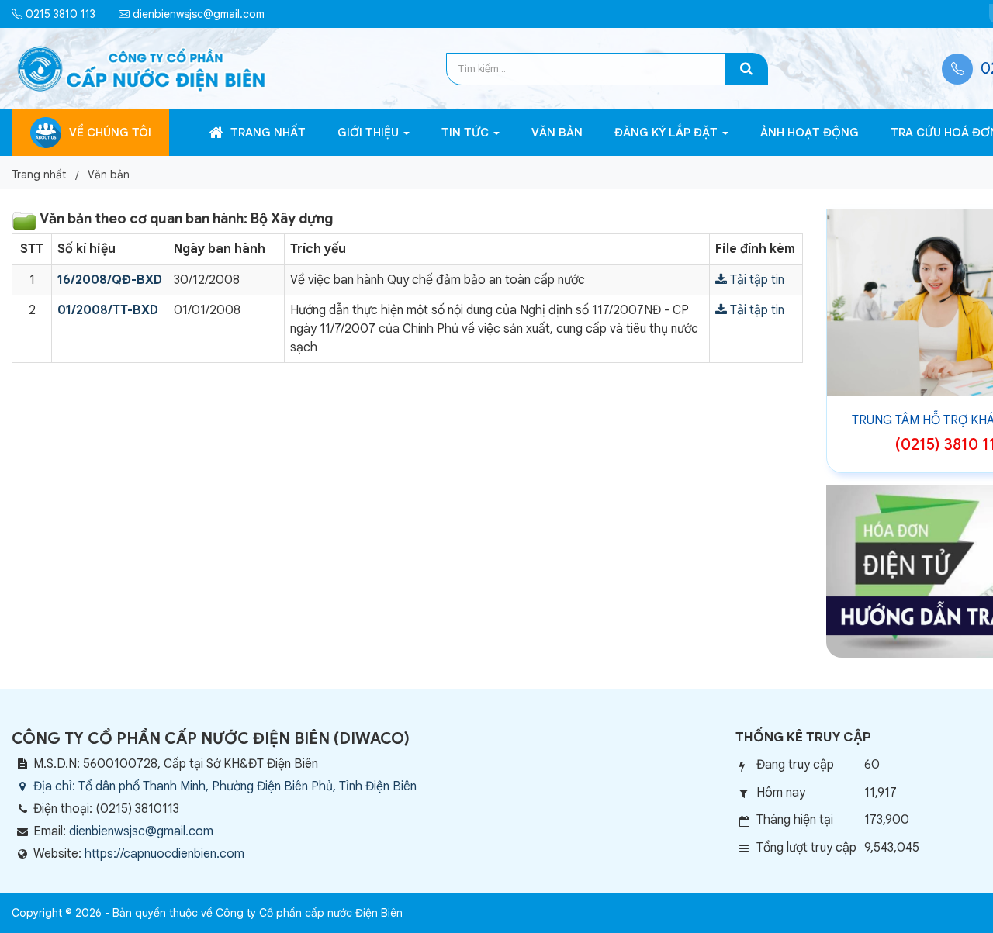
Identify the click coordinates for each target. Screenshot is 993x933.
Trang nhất (266, 133)
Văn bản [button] (557, 133)
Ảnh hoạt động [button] (809, 133)
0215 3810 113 (58, 14)
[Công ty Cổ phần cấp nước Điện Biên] (142, 68)
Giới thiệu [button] (369, 133)
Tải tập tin (755, 280)
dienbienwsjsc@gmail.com (197, 14)
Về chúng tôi (110, 133)
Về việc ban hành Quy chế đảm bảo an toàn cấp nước (437, 280)
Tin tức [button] (466, 133)
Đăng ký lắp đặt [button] (667, 133)
